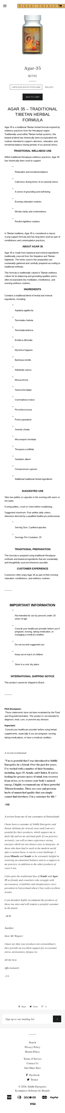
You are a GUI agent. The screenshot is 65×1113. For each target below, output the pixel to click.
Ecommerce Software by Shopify (32, 1090)
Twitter (34, 1079)
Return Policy (32, 1051)
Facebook (34, 1075)
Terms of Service (33, 1058)
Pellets (49, 87)
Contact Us (32, 1063)
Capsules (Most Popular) (26, 87)
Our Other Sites (32, 1068)
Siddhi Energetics (37, 1086)
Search (32, 1042)
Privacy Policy (32, 1047)
